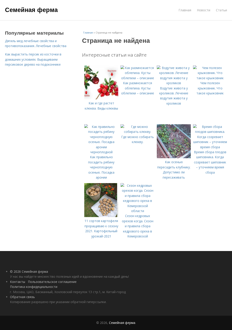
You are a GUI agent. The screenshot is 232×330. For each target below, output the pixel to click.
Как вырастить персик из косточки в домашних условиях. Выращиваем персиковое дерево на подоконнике (33, 59)
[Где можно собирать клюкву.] (138, 131)
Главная (185, 10)
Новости (203, 10)
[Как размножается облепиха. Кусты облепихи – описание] (138, 78)
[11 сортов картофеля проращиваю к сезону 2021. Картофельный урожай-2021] (101, 216)
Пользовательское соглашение (52, 282)
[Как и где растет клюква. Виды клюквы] (101, 98)
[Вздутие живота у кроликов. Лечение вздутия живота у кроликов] (174, 83)
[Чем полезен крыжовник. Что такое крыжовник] (210, 78)
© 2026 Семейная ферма (29, 271)
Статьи (221, 10)
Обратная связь (22, 297)
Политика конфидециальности (33, 287)
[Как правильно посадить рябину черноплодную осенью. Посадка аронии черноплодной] (101, 152)
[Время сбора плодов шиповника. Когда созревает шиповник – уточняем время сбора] (210, 147)
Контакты (17, 282)
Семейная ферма (31, 9)
